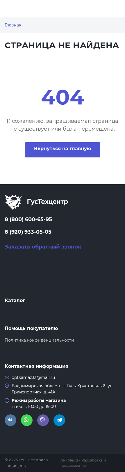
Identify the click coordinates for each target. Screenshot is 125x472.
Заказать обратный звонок (43, 247)
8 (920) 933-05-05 (28, 232)
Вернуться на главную (62, 148)
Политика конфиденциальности (39, 340)
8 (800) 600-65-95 (28, 219)
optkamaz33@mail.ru (33, 377)
